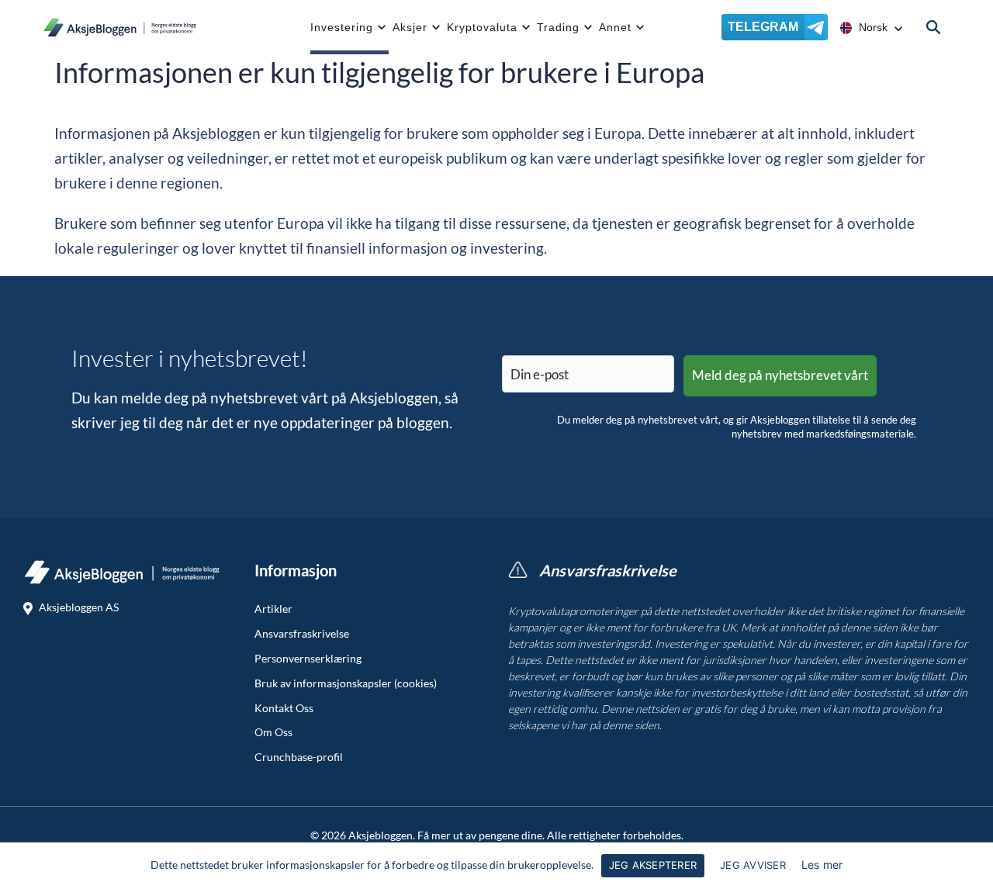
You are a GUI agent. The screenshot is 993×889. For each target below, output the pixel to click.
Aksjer (410, 27)
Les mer (822, 865)
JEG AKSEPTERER (653, 865)
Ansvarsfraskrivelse (301, 634)
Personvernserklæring (308, 658)
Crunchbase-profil (298, 757)
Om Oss (273, 732)
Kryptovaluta (482, 27)
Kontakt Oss (283, 708)
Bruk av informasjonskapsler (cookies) (345, 683)
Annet (615, 27)
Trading (558, 27)
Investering (341, 27)
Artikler (273, 609)
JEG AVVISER (753, 865)
